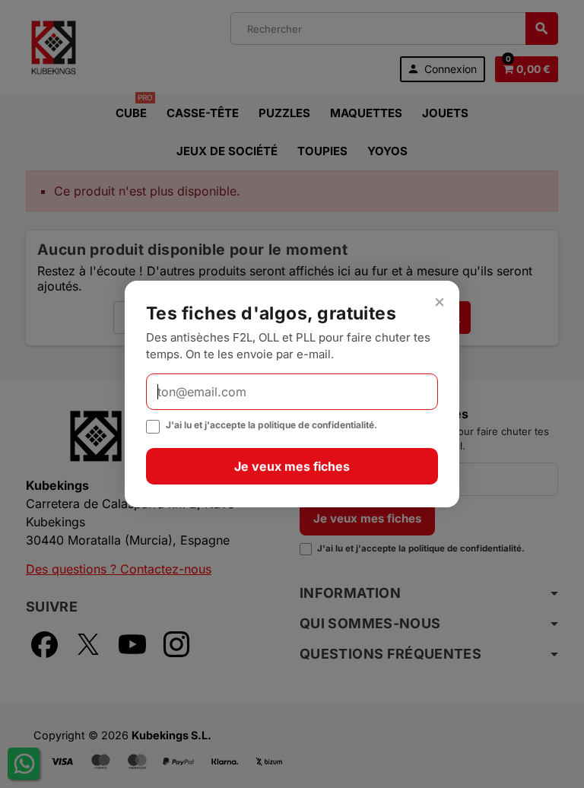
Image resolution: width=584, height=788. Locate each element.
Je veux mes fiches (292, 466)
